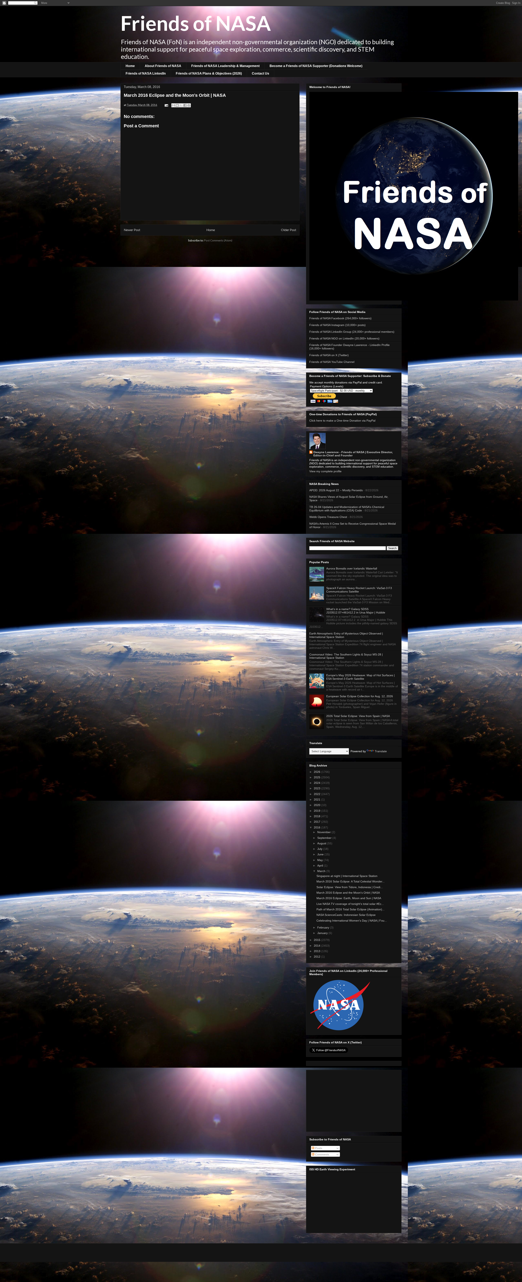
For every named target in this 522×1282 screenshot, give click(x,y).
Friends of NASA (196, 23)
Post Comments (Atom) (218, 240)
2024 (317, 782)
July (320, 848)
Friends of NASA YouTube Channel (331, 361)
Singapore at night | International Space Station (346, 876)
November (324, 832)
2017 (317, 821)
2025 (317, 777)
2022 (317, 794)
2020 (317, 805)
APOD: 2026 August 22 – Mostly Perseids (336, 490)
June (320, 854)
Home (130, 66)
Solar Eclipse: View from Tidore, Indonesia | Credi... (349, 887)
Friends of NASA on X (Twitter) (329, 355)
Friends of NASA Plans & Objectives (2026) (209, 73)
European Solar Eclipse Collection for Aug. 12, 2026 (359, 696)
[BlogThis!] (177, 105)
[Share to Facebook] (185, 105)
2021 (317, 799)
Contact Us (260, 73)
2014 (317, 945)
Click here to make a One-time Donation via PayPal (342, 420)
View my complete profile (325, 471)
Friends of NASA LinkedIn (146, 73)
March (321, 871)
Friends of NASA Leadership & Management (225, 66)
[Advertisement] (353, 1100)
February (323, 927)
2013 (317, 951)
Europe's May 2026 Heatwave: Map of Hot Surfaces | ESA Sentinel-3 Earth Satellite (360, 677)
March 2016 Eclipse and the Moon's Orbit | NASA (348, 892)
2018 (317, 816)
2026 (317, 771)
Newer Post (132, 230)
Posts (318, 1148)
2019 (317, 810)
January (322, 933)
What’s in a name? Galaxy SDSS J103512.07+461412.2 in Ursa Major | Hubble (355, 610)
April (320, 865)
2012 (317, 956)
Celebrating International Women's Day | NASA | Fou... (351, 920)
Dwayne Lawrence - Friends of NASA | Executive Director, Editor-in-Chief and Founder (353, 453)
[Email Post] (166, 105)
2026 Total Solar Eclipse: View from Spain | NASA (358, 716)
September (324, 837)
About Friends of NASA (163, 66)
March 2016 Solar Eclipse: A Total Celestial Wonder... (350, 881)
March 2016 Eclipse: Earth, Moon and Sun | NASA (348, 898)
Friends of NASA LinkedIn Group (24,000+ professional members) (351, 331)
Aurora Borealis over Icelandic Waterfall (351, 568)
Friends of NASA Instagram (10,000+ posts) (337, 325)
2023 (317, 788)
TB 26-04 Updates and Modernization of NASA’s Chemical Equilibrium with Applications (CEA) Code (346, 508)
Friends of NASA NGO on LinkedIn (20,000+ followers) (344, 338)
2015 (317, 940)
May (320, 860)
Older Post (288, 230)
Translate (381, 751)
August (322, 843)
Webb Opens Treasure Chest (328, 517)
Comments (321, 1154)
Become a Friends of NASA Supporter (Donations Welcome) (316, 66)
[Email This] (173, 105)
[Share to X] (181, 105)
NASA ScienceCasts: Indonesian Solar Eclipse (346, 914)
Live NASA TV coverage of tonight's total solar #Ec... (350, 903)
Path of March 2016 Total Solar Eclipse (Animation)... (350, 909)
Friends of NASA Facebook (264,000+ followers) (340, 318)
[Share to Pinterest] (189, 105)
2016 (317, 827)
